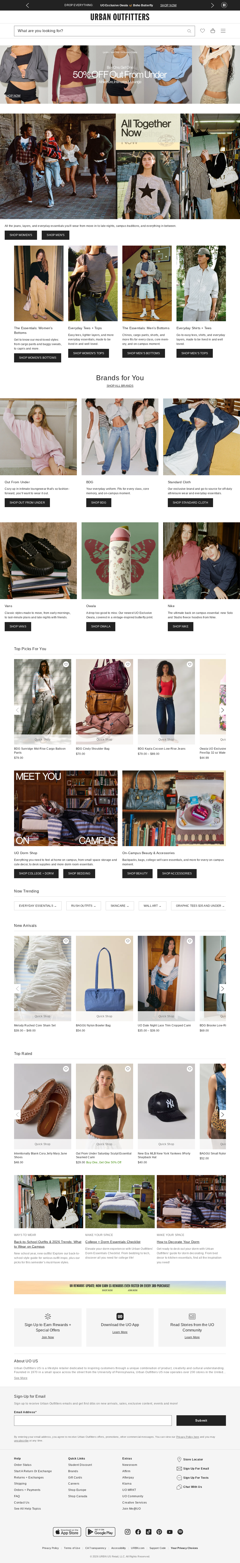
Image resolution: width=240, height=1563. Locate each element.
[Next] (222, 710)
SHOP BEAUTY (137, 873)
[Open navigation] (223, 31)
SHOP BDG (98, 502)
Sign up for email (196, 1468)
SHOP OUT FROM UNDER (27, 502)
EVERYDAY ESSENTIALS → (38, 905)
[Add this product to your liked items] (66, 664)
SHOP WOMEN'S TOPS (88, 353)
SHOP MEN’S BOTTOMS (143, 353)
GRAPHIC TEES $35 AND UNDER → (200, 905)
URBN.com (137, 1548)
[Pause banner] (224, 5)
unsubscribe (21, 1440)
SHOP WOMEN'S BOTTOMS (37, 357)
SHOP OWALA (100, 626)
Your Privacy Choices (184, 1548)
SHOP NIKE (180, 626)
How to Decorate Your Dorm (178, 1242)
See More (20, 1378)
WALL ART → (152, 905)
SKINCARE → (120, 905)
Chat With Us (192, 1487)
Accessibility (118, 1548)
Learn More (120, 1332)
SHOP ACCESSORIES (177, 873)
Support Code (158, 1548)
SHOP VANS (18, 626)
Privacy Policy (50, 1548)
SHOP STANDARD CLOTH (190, 502)
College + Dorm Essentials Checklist (112, 1242)
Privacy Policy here (187, 1436)
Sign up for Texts (196, 1477)
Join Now (48, 1337)
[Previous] (18, 710)
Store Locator (193, 1459)
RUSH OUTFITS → (83, 905)
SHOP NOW (168, 5)
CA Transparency (95, 1548)
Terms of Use (72, 1548)
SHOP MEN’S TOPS (194, 353)
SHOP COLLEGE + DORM (36, 873)
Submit (201, 1420)
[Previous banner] (27, 5)
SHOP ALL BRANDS (120, 385)
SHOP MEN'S (55, 235)
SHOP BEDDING (79, 873)
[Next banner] (212, 5)
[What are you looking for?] (189, 31)
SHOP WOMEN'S (21, 235)
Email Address (24, 1412)
